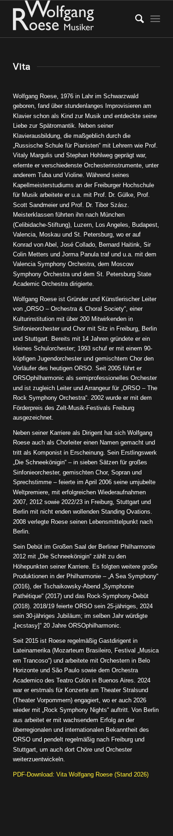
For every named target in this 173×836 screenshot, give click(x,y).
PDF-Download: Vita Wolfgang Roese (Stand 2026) (81, 774)
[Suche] (135, 18)
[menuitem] (135, 18)
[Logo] (72, 18)
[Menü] (155, 19)
